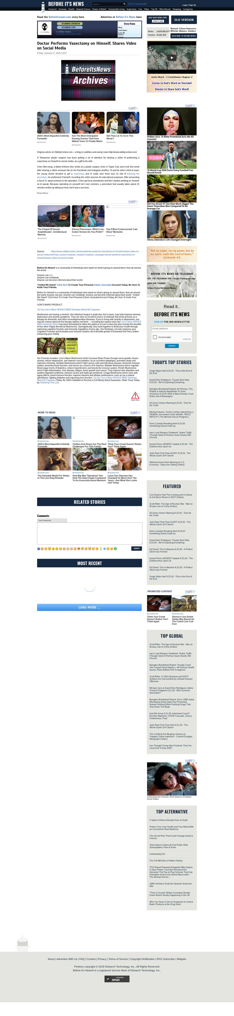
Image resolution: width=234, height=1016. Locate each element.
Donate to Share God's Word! (172, 89)
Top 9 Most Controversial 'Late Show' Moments (121, 230)
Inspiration (131, 9)
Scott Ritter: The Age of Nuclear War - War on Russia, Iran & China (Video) (171, 505)
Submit (171, 345)
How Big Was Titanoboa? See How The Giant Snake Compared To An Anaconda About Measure (89, 478)
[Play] (171, 57)
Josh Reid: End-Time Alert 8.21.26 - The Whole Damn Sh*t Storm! (169, 726)
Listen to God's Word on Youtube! (172, 83)
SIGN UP (158, 321)
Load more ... (89, 607)
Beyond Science (83, 9)
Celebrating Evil (157, 854)
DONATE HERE (158, 21)
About (51, 959)
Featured (52, 9)
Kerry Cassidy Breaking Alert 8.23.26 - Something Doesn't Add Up (168, 424)
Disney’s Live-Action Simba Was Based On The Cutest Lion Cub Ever (183, 620)
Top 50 (154, 9)
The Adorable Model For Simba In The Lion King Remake (53, 477)
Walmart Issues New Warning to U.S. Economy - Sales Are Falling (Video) (167, 463)
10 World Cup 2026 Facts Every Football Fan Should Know (170, 171)
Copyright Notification (142, 959)
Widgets (181, 959)
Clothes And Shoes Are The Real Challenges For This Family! (89, 445)
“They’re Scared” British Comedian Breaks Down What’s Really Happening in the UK (170, 894)
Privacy (102, 959)
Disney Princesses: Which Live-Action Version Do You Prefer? (88, 230)
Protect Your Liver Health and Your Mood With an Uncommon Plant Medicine (172, 828)
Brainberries (42, 238)
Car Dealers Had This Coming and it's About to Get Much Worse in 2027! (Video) (171, 496)
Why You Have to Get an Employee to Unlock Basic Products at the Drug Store (171, 903)
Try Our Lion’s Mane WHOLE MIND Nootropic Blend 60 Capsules (68, 309)
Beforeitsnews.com (60, 17)
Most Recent (165, 9)
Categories (188, 9)
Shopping (177, 9)
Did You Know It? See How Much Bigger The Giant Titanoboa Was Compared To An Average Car (170, 206)
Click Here (62, 285)
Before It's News (66, 3)
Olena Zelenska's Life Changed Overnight (169, 239)
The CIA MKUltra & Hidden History (166, 860)
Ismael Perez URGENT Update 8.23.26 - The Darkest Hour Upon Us (171, 445)
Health (71, 9)
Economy (62, 9)
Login (185, 5)
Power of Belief (99, 9)
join (51, 275)
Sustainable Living (116, 9)
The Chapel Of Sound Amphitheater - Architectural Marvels (52, 232)
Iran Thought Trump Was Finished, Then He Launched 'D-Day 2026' (170, 746)
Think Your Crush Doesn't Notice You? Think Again (125, 445)
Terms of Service (118, 959)
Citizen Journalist (103, 285)
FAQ (82, 959)
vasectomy (79, 174)
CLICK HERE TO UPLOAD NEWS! (184, 36)
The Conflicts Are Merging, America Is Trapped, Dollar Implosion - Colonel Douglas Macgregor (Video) (171, 736)
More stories (76, 34)
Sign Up (192, 5)
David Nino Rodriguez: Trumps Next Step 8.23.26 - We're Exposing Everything (169, 381)
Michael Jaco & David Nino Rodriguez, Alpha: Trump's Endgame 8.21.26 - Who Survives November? (171, 690)
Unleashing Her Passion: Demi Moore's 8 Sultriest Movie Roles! (169, 798)
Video (146, 9)
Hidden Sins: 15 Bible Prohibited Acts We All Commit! (170, 138)
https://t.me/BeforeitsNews (161, 288)
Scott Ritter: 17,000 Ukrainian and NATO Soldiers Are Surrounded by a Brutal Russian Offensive (171, 679)
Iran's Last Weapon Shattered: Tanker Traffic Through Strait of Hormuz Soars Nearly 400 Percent (171, 435)
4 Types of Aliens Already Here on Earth (169, 820)
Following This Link (49, 382)
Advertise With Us (67, 959)
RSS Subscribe (166, 959)
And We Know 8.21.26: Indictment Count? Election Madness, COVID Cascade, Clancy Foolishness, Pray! (171, 716)
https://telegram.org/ (185, 278)
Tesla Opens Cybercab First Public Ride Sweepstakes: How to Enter (169, 846)
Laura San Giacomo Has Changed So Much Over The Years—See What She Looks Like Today (122, 479)
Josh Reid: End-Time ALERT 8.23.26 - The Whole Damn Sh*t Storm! (170, 454)
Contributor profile (63, 34)
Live (140, 9)
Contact (91, 959)
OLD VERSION (184, 20)
